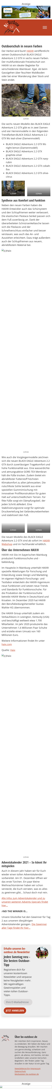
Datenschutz (20, 1071)
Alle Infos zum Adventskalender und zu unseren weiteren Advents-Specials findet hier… (25, 902)
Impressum (35, 1068)
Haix (12, 650)
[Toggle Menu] (45, 27)
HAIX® (30, 50)
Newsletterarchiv (22, 1068)
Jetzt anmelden (15, 1010)
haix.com (7, 644)
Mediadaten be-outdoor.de (27, 1074)
